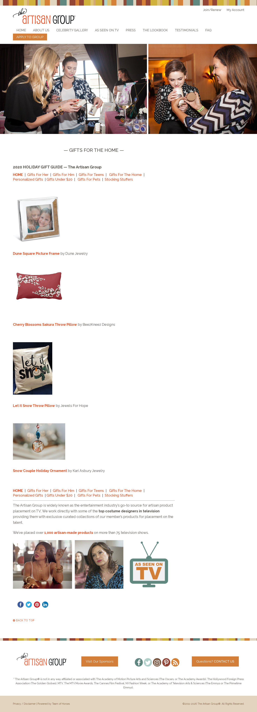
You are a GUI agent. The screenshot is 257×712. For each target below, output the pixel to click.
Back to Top (24, 620)
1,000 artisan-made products (68, 533)
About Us (41, 30)
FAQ (208, 30)
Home (21, 30)
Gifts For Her (37, 175)
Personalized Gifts (28, 179)
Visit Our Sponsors (99, 661)
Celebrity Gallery (72, 30)
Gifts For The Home (125, 175)
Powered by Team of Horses (54, 703)
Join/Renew (212, 10)
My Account (235, 10)
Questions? (215, 661)
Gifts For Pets (89, 179)
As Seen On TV (107, 30)
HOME (18, 175)
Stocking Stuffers (119, 179)
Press (131, 30)
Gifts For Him (63, 175)
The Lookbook (155, 30)
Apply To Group (30, 37)
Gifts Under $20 (59, 179)
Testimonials (186, 30)
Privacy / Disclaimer (24, 703)
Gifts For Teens (91, 175)
